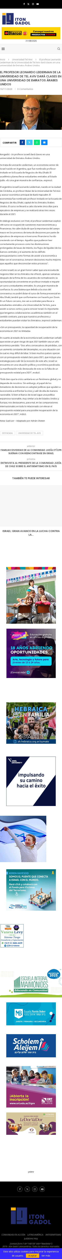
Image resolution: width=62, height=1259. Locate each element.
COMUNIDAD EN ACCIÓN (13, 1234)
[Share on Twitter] (29, 142)
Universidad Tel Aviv (22, 59)
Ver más (45, 1256)
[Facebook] (24, 3)
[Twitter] (28, 3)
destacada (7, 433)
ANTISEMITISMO (53, 1234)
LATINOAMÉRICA (35, 1234)
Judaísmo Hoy (31, 1238)
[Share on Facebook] (22, 142)
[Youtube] (38, 3)
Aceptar (32, 1255)
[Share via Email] (44, 142)
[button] (3, 513)
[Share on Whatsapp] (37, 142)
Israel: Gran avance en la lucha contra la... (31, 533)
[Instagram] (33, 3)
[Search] (58, 49)
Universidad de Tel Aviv (29, 433)
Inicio (2, 59)
